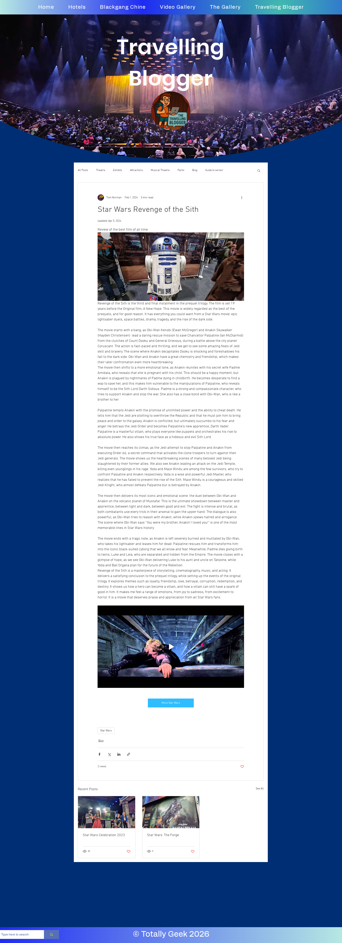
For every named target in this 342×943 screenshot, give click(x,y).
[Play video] (171, 647)
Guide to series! (214, 170)
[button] (259, 170)
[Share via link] (128, 754)
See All (260, 788)
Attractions (136, 170)
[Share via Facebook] (99, 754)
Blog (194, 170)
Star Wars (106, 730)
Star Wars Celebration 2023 (104, 835)
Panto (181, 170)
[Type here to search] (51, 934)
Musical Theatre (160, 170)
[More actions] (241, 197)
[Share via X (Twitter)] (109, 754)
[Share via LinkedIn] (119, 754)
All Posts (83, 170)
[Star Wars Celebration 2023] (106, 812)
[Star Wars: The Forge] (171, 812)
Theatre (100, 170)
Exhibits (117, 170)
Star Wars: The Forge (163, 835)
